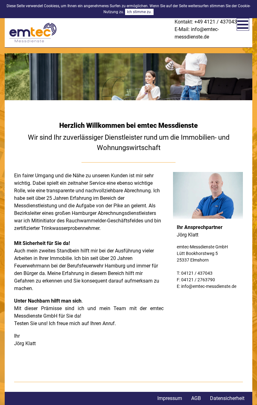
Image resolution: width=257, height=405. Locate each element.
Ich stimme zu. (139, 12)
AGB (196, 398)
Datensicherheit (227, 398)
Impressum (169, 398)
